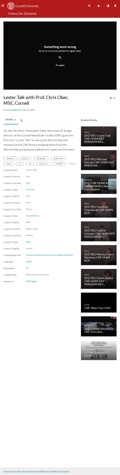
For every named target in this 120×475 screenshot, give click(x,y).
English (29, 262)
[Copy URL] (60, 57)
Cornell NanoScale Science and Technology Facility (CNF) (49, 255)
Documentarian (32, 216)
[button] (3, 5)
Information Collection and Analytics (21, 471)
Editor (28, 242)
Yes (27, 268)
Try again (60, 65)
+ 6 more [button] (71, 163)
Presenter (30, 189)
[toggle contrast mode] (108, 6)
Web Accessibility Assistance (55, 471)
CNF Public (31, 281)
